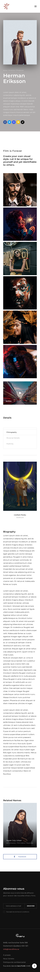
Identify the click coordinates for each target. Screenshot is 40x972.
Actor (5, 70)
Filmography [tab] (12, 432)
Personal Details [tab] (13, 438)
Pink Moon (20, 515)
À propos (7, 955)
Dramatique (20, 517)
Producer (20, 70)
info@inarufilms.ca (11, 949)
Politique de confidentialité (14, 962)
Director (12, 70)
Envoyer (30, 906)
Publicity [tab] (10, 444)
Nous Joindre (8, 959)
